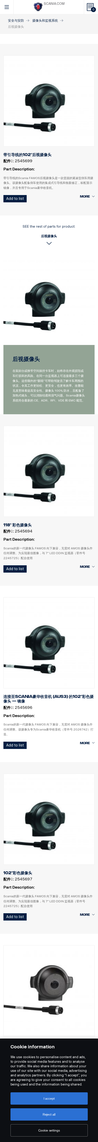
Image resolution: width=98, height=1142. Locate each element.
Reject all (49, 1114)
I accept (49, 1098)
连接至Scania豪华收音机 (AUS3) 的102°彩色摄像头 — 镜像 (48, 698)
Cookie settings (49, 1130)
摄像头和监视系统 (45, 21)
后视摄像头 (26, 359)
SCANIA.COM (54, 4)
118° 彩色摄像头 (17, 525)
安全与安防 (16, 21)
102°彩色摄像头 (17, 873)
